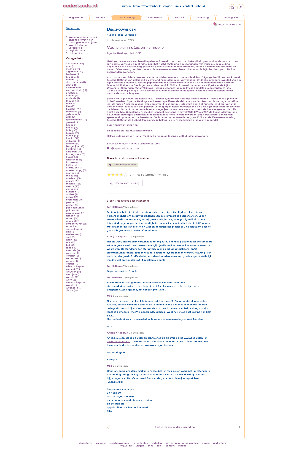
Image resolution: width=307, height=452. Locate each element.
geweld (70, 122)
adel (68, 66)
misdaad (71, 178)
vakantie (71, 250)
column (100, 17)
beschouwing (127, 17)
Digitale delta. (77, 50)
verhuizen (72, 258)
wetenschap (73, 282)
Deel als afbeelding (127, 183)
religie (70, 221)
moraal (70, 181)
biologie (71, 77)
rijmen (126, 6)
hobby (70, 130)
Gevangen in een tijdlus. (83, 42)
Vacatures (73, 28)
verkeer (70, 261)
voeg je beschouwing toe (229, 24)
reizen (69, 218)
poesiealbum (74, 207)
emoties (71, 93)
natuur (70, 186)
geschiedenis (74, 119)
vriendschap (73, 266)
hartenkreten (140, 443)
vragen (167, 6)
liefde (69, 165)
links (178, 6)
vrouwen (71, 271)
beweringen (172, 443)
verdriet (70, 255)
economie (72, 87)
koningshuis (73, 154)
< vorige (111, 34)
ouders (70, 194)
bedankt (71, 74)
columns (101, 443)
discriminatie (74, 82)
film (68, 106)
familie (70, 101)
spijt (68, 237)
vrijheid (70, 269)
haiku (69, 125)
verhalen (157, 443)
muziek (70, 183)
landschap (72, 159)
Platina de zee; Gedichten (124, 164)
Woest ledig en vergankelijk (78, 46)
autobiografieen (191, 443)
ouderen (71, 191)
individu (71, 141)
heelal (69, 127)
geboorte (71, 114)
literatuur (71, 167)
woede (70, 285)
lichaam (71, 162)
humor (70, 133)
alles (120, 34)
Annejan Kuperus (128, 143)
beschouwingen (119, 443)
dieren (70, 79)
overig (69, 197)
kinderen (71, 151)
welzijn (70, 274)
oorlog (70, 189)
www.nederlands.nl (118, 341)
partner (70, 202)
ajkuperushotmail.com (125, 148)
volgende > (131, 34)
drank (69, 85)
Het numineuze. (78, 53)
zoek (159, 445)
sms (68, 231)
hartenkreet (155, 17)
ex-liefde (71, 98)
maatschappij (74, 170)
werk (69, 279)
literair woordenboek (147, 6)
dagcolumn (76, 17)
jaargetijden (73, 146)
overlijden (72, 199)
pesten (70, 205)
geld (68, 117)
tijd (68, 245)
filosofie (70, 109)
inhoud (200, 6)
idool (69, 138)
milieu (70, 175)
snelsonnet (72, 234)
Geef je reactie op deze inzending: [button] (175, 427)
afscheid (71, 69)
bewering (203, 17)
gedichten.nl (220, 443)
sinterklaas (72, 229)
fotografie (71, 111)
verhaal (179, 17)
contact (188, 6)
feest (69, 103)
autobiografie (230, 17)
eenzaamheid (74, 90)
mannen (71, 173)
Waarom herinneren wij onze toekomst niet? (83, 38)
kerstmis (71, 149)
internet (71, 143)
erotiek (70, 95)
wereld (70, 277)
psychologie (73, 213)
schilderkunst (74, 223)
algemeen (72, 71)
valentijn (71, 253)
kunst (69, 157)
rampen (70, 215)
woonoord (72, 287)
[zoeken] (232, 7)
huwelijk (71, 135)
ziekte (69, 290)
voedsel (70, 263)
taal (68, 242)
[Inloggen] (240, 7)
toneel (70, 247)
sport (69, 239)
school (70, 226)
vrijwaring (126, 445)
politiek (70, 210)
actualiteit (72, 63)
